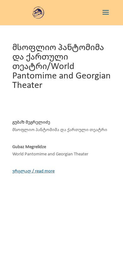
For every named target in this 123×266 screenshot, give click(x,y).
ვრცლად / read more (33, 171)
